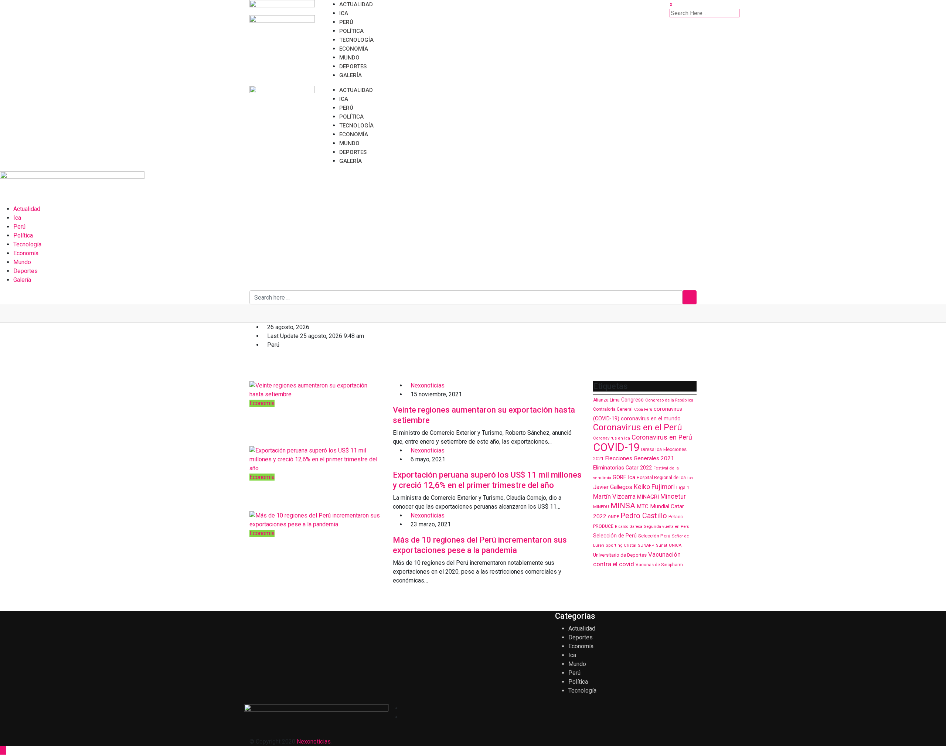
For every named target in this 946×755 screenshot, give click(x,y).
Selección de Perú (615, 536)
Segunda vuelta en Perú (667, 526)
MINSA (622, 505)
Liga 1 (682, 487)
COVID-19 (616, 447)
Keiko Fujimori (654, 487)
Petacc (675, 516)
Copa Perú (643, 409)
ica (690, 477)
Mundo (349, 57)
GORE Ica (624, 477)
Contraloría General (613, 409)
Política (351, 31)
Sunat (661, 545)
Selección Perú (654, 536)
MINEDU (601, 507)
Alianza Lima (606, 400)
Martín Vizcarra (614, 496)
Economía (353, 48)
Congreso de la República (669, 400)
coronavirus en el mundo (651, 418)
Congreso (632, 400)
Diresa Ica (651, 449)
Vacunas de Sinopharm (659, 564)
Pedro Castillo (643, 516)
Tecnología (356, 40)
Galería (350, 75)
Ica (343, 13)
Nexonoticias (428, 385)
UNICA (675, 545)
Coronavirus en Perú (662, 437)
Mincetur (673, 496)
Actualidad (356, 4)
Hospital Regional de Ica (661, 477)
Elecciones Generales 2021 (639, 458)
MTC (643, 506)
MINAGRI (648, 496)
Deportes (353, 66)
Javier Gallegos (612, 487)
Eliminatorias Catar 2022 (622, 467)
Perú (346, 22)
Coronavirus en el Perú (637, 427)
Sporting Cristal (621, 545)
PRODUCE (603, 526)
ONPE (613, 517)
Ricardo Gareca (628, 526)
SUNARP (646, 545)
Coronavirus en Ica (611, 438)
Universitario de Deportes (620, 555)
